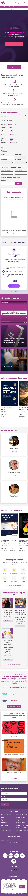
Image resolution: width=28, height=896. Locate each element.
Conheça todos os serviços (14, 585)
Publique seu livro (14, 67)
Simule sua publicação (14, 706)
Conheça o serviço (14, 286)
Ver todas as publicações (14, 664)
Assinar (5, 804)
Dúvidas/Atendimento (6, 814)
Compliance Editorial (21, 817)
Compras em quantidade (22, 825)
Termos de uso (4, 827)
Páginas (3, 154)
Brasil (2, 6)
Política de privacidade (21, 814)
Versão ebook (18, 170)
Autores (2, 817)
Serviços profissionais (21, 820)
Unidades (3, 180)
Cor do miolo (18, 159)
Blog (2, 820)
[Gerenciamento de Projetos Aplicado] (9, 525)
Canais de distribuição (21, 827)
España (11, 6)
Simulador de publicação (22, 832)
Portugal (6, 6)
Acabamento (4, 159)
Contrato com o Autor (6, 830)
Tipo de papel (18, 154)
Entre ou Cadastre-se (19, 3)
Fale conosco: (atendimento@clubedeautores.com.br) (14, 842)
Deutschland (16, 6)
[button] (11, 291)
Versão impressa (5, 170)
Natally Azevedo (4, 411)
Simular (18, 183)
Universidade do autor (21, 822)
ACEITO (22, 886)
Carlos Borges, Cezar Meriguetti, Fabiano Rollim (8, 544)
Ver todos (14, 778)
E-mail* (3, 796)
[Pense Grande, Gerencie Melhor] (9, 393)
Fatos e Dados (4, 825)
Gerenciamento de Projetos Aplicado (9, 540)
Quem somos (4, 822)
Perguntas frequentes (6, 840)
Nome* (3, 790)
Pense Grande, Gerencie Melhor (7, 408)
